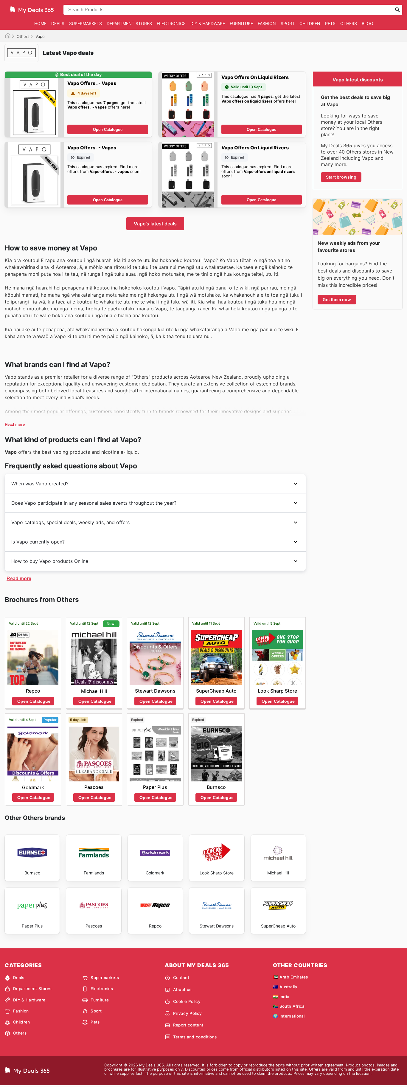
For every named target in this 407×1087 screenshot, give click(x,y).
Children (309, 23)
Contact (181, 977)
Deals (57, 23)
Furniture (241, 23)
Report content (188, 1025)
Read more (15, 424)
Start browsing (341, 176)
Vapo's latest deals (155, 224)
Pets (330, 23)
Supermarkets (85, 23)
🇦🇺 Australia (285, 986)
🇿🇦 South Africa (289, 1006)
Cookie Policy (187, 1001)
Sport (288, 23)
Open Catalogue (107, 129)
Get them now (337, 299)
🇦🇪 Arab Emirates (290, 977)
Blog (367, 23)
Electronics (171, 23)
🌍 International (289, 1016)
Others (348, 23)
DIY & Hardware (207, 23)
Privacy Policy (187, 1013)
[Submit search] (397, 10)
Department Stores (129, 23)
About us (182, 989)
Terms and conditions (195, 1037)
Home (40, 23)
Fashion (267, 23)
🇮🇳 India (281, 996)
